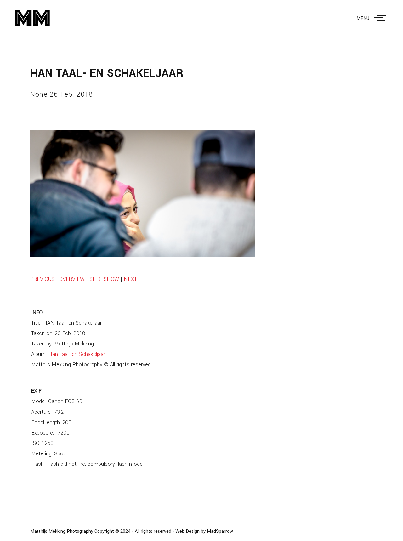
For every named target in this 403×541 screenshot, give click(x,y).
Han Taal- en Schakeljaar (76, 354)
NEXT (130, 279)
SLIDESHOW (104, 279)
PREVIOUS (42, 279)
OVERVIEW (72, 279)
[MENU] (381, 17)
